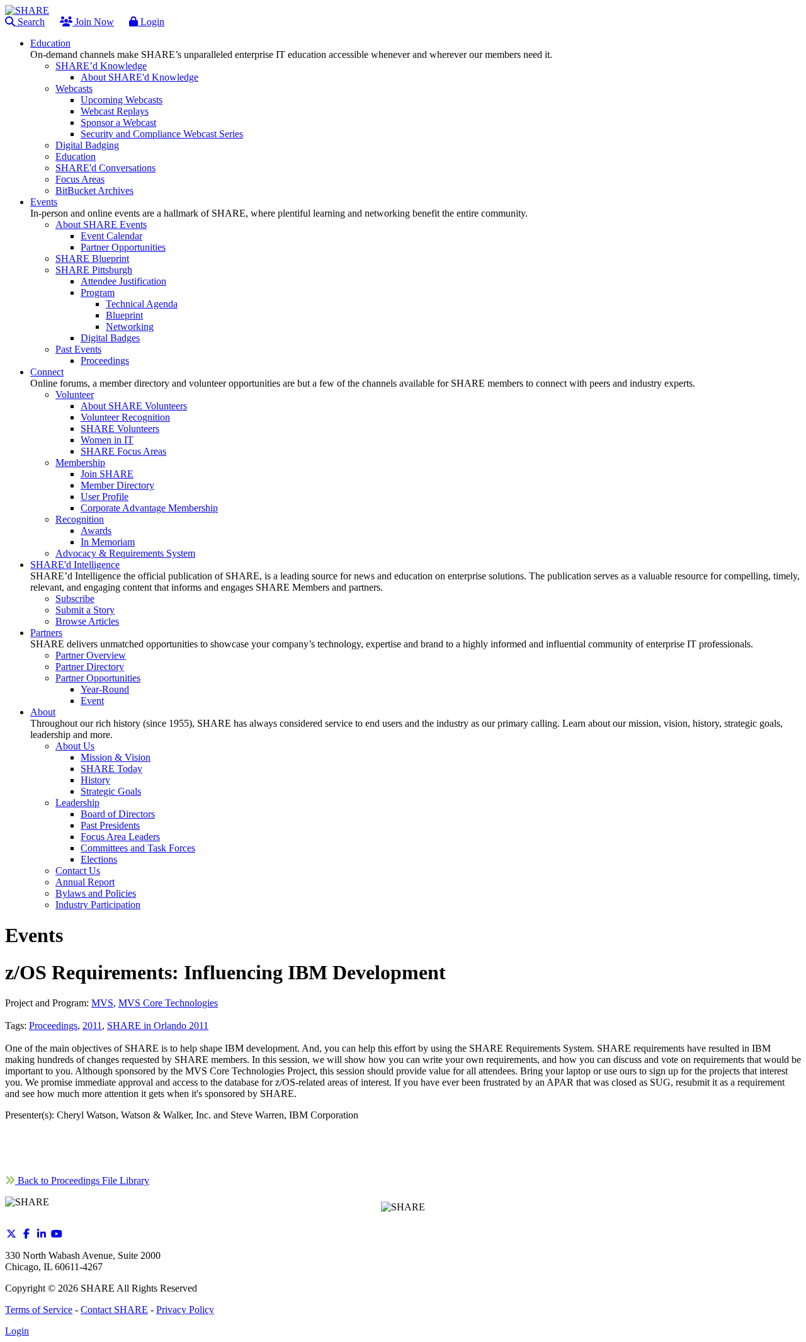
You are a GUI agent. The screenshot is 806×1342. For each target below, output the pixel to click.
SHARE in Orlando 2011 (157, 1025)
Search (30, 21)
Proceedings (53, 1025)
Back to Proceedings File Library (82, 1180)
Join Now (93, 21)
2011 (92, 1025)
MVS (102, 1003)
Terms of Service (38, 1309)
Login (151, 21)
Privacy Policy (185, 1309)
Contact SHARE (114, 1309)
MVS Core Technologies (168, 1003)
